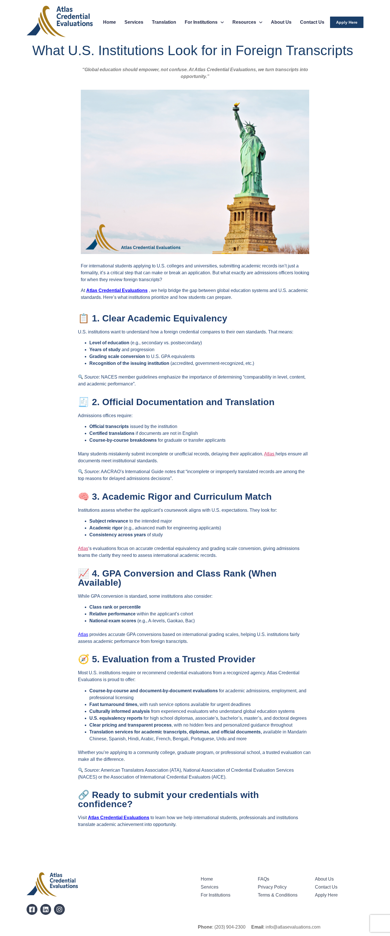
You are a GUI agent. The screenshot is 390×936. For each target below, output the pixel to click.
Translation (164, 22)
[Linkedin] (45, 909)
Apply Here (346, 22)
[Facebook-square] (32, 909)
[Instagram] (59, 909)
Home (109, 22)
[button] (204, 22)
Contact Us (312, 22)
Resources (244, 22)
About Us (281, 22)
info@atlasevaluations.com (293, 927)
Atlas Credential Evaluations (117, 290)
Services (133, 22)
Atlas (270, 453)
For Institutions (201, 22)
